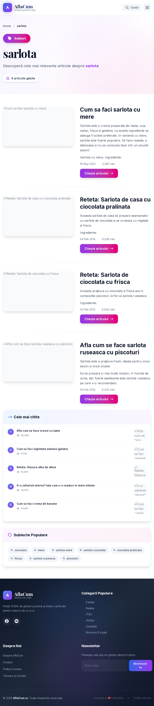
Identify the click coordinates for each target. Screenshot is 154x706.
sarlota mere (64, 550)
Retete (90, 608)
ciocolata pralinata (129, 550)
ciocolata (20, 550)
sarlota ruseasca (44, 558)
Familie (90, 602)
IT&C (89, 614)
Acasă (7, 25)
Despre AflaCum (13, 655)
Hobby (90, 620)
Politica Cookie (12, 669)
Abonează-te (140, 665)
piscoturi (72, 558)
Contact (8, 662)
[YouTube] (16, 621)
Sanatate (91, 626)
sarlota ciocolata (95, 550)
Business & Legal (96, 632)
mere (41, 550)
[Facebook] (7, 621)
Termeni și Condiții (14, 675)
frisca (18, 558)
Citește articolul (96, 173)
